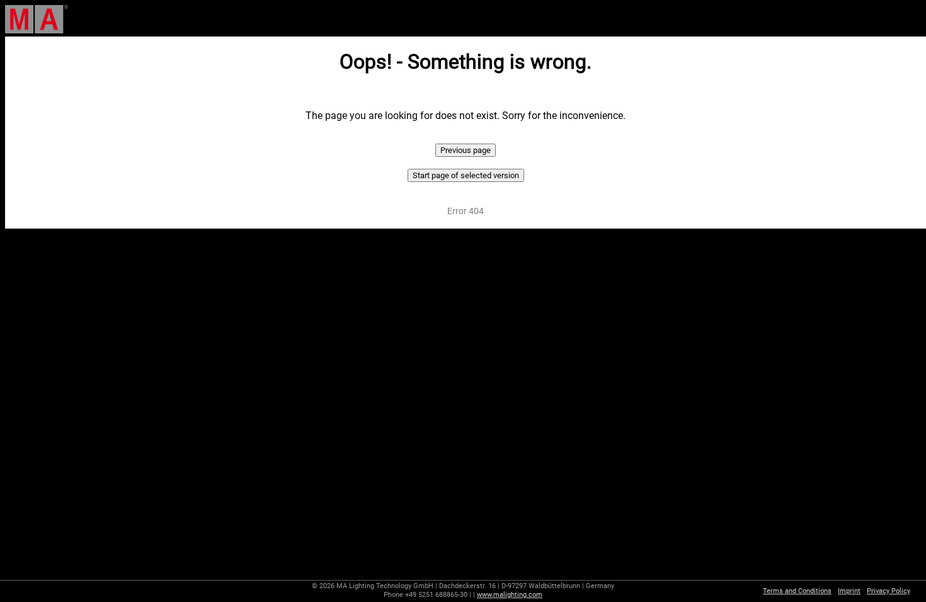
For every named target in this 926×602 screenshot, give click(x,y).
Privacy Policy (888, 591)
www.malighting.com (509, 595)
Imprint (849, 591)
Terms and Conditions (797, 591)
